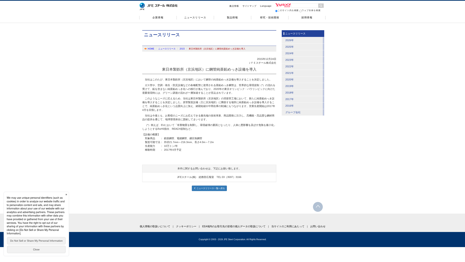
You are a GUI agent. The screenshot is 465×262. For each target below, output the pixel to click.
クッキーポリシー (186, 226)
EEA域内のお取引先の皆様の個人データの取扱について (234, 226)
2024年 (289, 53)
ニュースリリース (195, 17)
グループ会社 (293, 112)
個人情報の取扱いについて (155, 226)
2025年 (289, 46)
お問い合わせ (318, 226)
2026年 (289, 40)
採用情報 (306, 17)
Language (266, 6)
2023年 (289, 59)
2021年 (289, 73)
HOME (151, 48)
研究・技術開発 (269, 17)
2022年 (289, 66)
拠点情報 (234, 6)
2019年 (289, 86)
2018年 (289, 92)
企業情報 (157, 17)
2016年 (289, 105)
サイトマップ (249, 6)
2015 (182, 48)
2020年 (289, 79)
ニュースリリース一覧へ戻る (210, 188)
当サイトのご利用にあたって (287, 226)
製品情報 (232, 17)
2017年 (289, 99)
